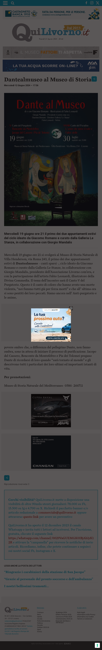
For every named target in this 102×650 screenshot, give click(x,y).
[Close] (71, 308)
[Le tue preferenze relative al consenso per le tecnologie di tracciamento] (97, 645)
